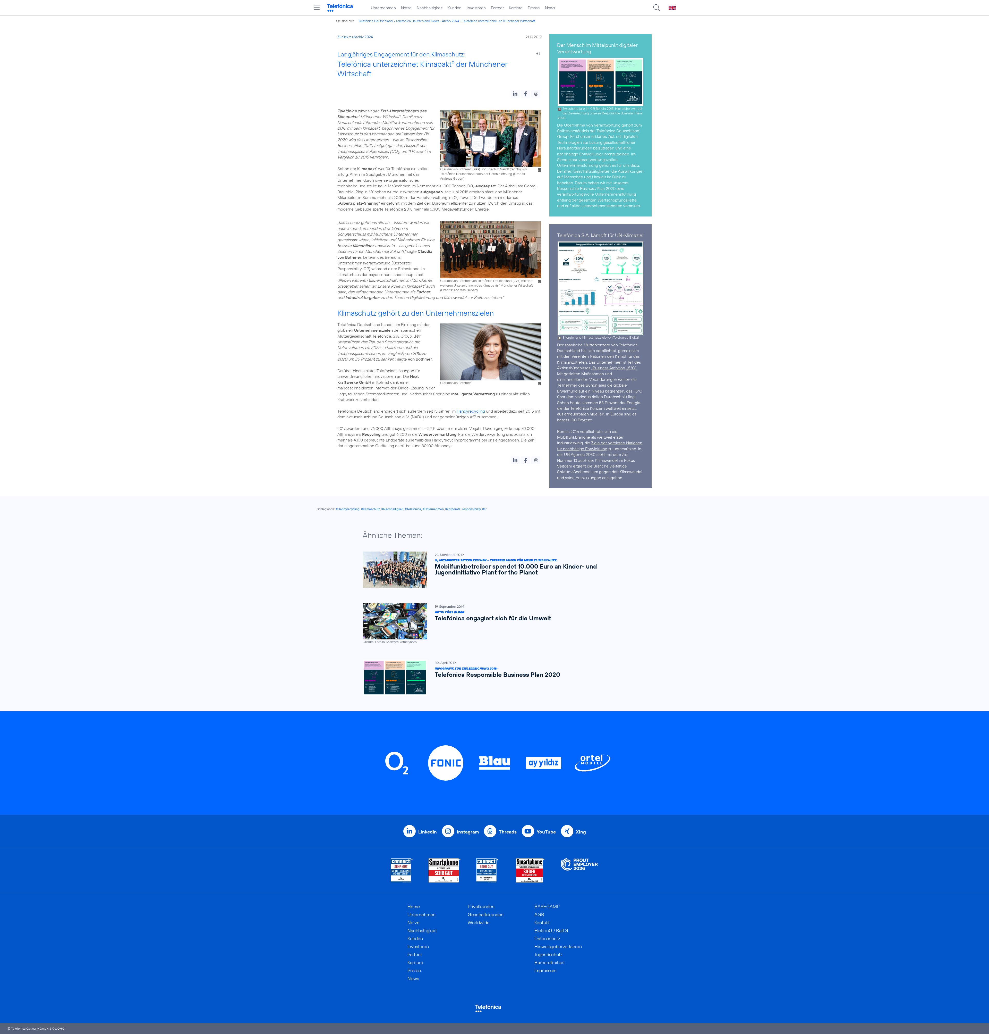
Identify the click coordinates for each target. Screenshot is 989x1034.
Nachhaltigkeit (429, 7)
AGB (539, 915)
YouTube (546, 832)
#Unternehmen (433, 509)
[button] (515, 94)
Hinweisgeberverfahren (558, 946)
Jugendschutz (548, 954)
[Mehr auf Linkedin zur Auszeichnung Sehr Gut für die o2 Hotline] (487, 870)
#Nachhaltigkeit (392, 509)
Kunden (455, 7)
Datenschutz (547, 938)
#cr (484, 509)
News (550, 7)
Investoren (476, 7)
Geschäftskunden (486, 915)
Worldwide (479, 922)
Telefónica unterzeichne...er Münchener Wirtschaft (498, 21)
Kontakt (542, 922)
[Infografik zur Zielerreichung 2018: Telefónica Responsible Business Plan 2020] (492, 678)
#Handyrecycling (348, 509)
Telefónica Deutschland (375, 21)
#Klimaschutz (370, 509)
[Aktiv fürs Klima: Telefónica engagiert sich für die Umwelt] (492, 624)
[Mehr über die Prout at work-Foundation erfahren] (579, 870)
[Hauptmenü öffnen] (317, 7)
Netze (406, 7)
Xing (581, 832)
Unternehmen (383, 7)
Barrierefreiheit (549, 962)
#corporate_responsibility (463, 509)
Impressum (545, 970)
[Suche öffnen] (656, 7)
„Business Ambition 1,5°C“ (613, 367)
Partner (497, 7)
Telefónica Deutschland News (417, 21)
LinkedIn (427, 832)
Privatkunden (481, 907)
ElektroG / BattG (551, 930)
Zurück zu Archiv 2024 (355, 37)
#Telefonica (413, 509)
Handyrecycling (471, 411)
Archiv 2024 (450, 21)
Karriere (516, 7)
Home (413, 907)
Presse (534, 7)
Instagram (468, 832)
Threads (508, 832)
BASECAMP (547, 907)
